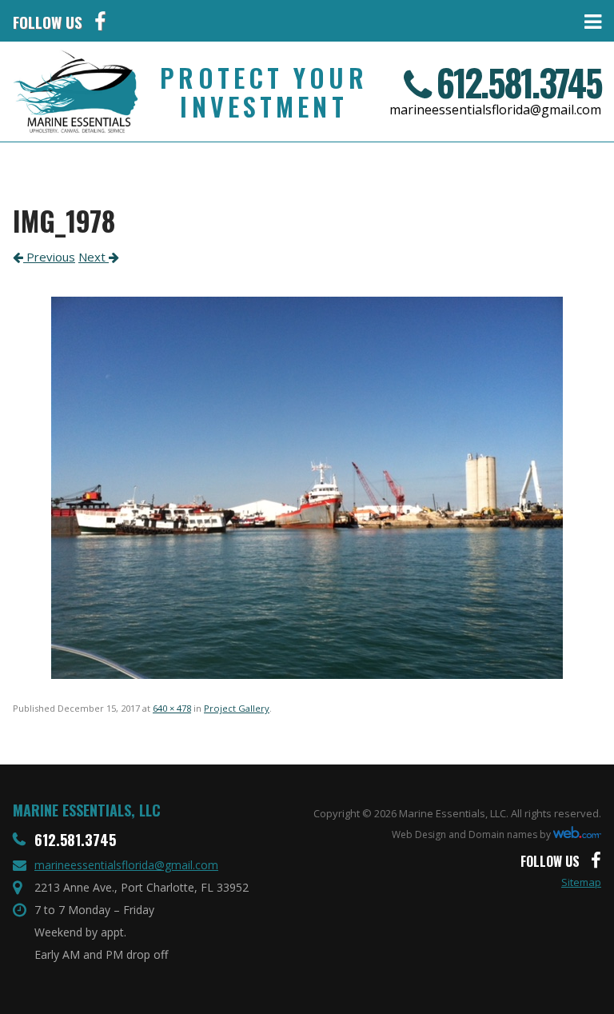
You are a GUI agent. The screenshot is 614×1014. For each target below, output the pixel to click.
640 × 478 (172, 708)
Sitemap (581, 882)
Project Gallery (236, 708)
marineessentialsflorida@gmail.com (495, 109)
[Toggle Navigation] (360, 21)
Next (93, 257)
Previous (49, 257)
